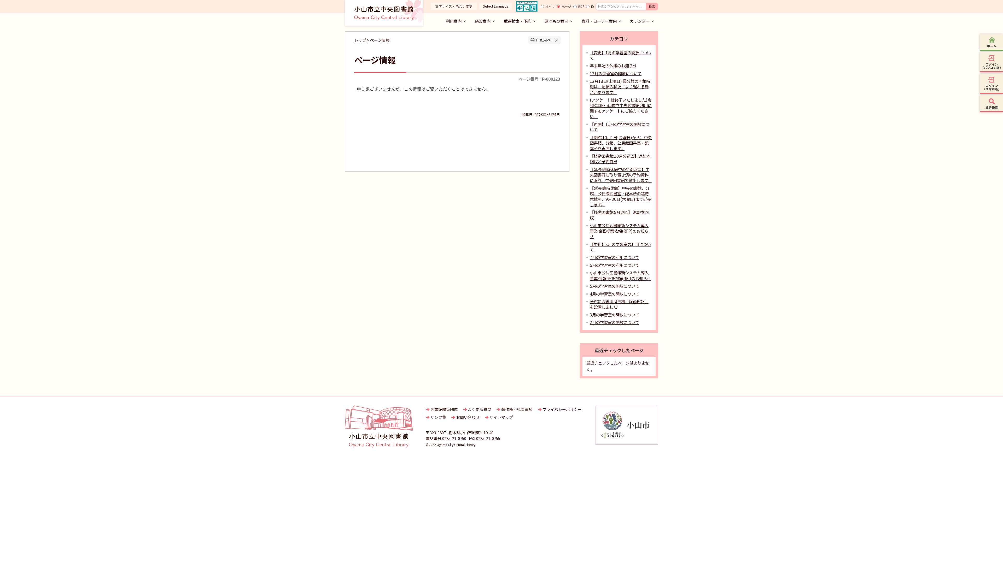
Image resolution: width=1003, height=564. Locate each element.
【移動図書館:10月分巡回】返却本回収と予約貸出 (620, 158)
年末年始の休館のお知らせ (613, 65)
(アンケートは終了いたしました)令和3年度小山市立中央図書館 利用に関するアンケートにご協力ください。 (621, 108)
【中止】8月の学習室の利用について (620, 246)
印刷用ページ (547, 40)
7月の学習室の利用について (614, 257)
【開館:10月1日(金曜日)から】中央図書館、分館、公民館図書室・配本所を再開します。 (621, 142)
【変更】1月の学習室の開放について (620, 55)
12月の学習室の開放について (616, 73)
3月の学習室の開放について (614, 315)
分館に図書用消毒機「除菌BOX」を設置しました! (619, 304)
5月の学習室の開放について (614, 286)
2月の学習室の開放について (614, 322)
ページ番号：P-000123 (539, 79)
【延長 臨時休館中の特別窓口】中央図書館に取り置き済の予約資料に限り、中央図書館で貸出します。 (621, 174)
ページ (566, 6)
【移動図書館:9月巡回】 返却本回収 (619, 214)
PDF (581, 6)
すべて (550, 6)
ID (592, 6)
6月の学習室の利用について (614, 265)
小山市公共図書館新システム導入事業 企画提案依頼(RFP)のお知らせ (619, 230)
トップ (360, 40)
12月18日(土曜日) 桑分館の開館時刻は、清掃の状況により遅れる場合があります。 (620, 86)
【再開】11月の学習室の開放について (619, 126)
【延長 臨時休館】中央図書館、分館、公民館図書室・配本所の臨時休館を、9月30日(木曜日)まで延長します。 (620, 196)
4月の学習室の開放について (614, 294)
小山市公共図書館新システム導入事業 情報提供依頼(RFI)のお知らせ (620, 275)
